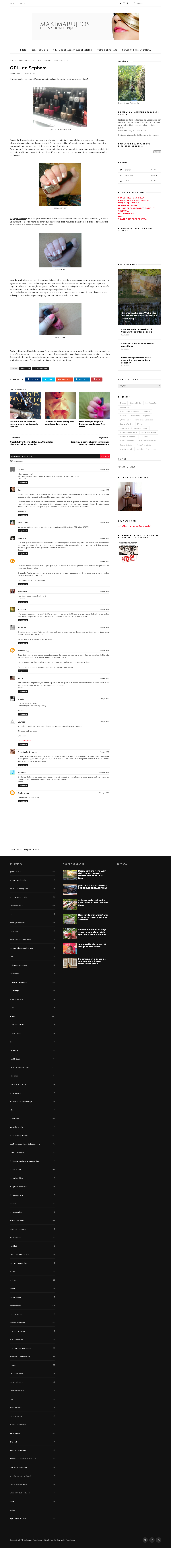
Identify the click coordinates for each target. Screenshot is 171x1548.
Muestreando (15, 1237)
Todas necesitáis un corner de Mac (133, 428)
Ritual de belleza (17, 1382)
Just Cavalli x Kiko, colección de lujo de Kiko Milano (92, 945)
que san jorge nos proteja (20, 1348)
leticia (20, 678)
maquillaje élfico (143, 449)
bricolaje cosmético (18, 922)
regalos (13, 1365)
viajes (12, 1510)
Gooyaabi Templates (66, 1540)
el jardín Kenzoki (126, 449)
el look (123, 403)
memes (13, 1203)
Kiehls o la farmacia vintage (21, 1101)
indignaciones (15, 1093)
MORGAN (22, 538)
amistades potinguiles (19, 888)
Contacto (22, 3)
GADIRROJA (123, 211)
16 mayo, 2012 (104, 469)
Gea (154, 449)
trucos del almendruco (19, 1467)
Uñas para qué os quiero (43, 60)
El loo (12, 1008)
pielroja (123, 416)
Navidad (13, 1246)
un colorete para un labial (20, 1476)
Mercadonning (16, 1212)
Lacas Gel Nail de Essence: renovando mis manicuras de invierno (24, 424)
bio (11, 914)
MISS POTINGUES (126, 213)
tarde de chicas (16, 1407)
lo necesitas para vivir (128, 432)
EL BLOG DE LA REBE (127, 205)
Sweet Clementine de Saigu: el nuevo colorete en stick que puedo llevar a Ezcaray (92, 932)
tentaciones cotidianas (144, 420)
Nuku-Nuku (22, 592)
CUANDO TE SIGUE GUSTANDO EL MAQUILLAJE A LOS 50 (133, 201)
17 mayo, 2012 (104, 722)
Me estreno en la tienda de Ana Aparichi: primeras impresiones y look (92, 961)
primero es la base (148, 432)
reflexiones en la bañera (20, 1357)
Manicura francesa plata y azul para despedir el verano (59, 422)
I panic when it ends (143, 445)
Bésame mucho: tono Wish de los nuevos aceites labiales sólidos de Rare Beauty (92, 874)
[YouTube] (127, 3)
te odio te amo (16, 1416)
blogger (105, 456)
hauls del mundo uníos (19, 1067)
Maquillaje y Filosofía (18, 1186)
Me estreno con (16, 1195)
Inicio (12, 3)
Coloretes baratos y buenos (21, 948)
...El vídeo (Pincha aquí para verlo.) (134, 526)
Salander (22, 773)
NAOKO (121, 216)
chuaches (144, 437)
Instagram (141, 175)
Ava (19, 490)
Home (12, 60)
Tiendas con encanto (18, 1450)
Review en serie (126, 445)
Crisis (12, 956)
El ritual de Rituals (17, 1025)
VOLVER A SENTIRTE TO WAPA (132, 219)
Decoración (14, 974)
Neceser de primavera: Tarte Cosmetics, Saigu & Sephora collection (93, 917)
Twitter (141, 170)
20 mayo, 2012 (104, 772)
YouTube (141, 181)
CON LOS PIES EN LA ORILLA (131, 197)
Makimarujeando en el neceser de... (24, 1161)
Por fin (12, 1288)
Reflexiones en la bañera (136, 50)
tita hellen (22, 628)
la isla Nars (124, 407)
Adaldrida (22, 651)
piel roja (13, 1271)
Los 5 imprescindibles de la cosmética (135, 411)
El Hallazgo (14, 990)
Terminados (15, 1433)
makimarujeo (15, 1169)
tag (11, 1399)
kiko (11, 1110)
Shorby (21, 699)
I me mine (140, 424)
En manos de (15, 1033)
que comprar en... (17, 1339)
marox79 (22, 610)
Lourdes (21, 722)
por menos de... (151, 403)
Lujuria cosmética (127, 441)
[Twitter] (120, 3)
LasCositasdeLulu (25, 741)
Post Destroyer (16, 1314)
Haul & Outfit (15, 1059)
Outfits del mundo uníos (20, 1254)
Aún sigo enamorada (18, 897)
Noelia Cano (23, 523)
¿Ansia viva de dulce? (18, 880)
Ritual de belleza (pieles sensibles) (73, 50)
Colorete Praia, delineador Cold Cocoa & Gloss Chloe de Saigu (93, 902)
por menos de (15, 1297)
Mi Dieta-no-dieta (17, 1220)
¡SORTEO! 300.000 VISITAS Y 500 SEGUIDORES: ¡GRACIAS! (93, 886)
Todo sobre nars (107, 50)
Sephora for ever (24, 60)
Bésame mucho (40, 50)
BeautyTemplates (34, 1540)
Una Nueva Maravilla (18, 1484)
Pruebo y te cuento (17, 1331)
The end (13, 1442)
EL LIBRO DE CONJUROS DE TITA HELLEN (136, 208)
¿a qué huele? (125, 420)
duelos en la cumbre (128, 437)
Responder (23, 482)
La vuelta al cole (16, 1127)
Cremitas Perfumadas (27, 752)
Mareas (21, 470)
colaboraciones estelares (147, 441)
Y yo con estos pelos (18, 1518)
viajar (12, 1501)
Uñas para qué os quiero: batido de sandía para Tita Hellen (92, 424)
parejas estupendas (18, 1263)
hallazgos (14, 1050)
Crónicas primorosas (18, 965)
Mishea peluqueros (18, 1229)
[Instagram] (124, 3)
